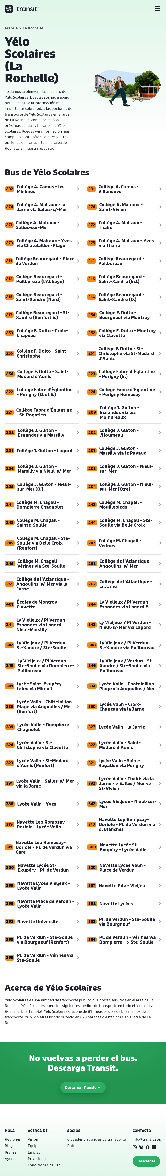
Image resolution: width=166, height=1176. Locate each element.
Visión (33, 1139)
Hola (10, 1130)
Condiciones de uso (44, 1165)
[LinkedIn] (154, 1147)
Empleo (34, 1152)
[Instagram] (135, 1147)
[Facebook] (148, 1147)
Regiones (13, 1139)
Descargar (146, 1161)
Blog (9, 1145)
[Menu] (157, 8)
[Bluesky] (141, 1147)
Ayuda (10, 1158)
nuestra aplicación (41, 148)
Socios (73, 1130)
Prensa (11, 1152)
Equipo (34, 1145)
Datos (72, 1145)
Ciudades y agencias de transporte (96, 1139)
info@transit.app (147, 1139)
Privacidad (37, 1158)
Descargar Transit (80, 1087)
